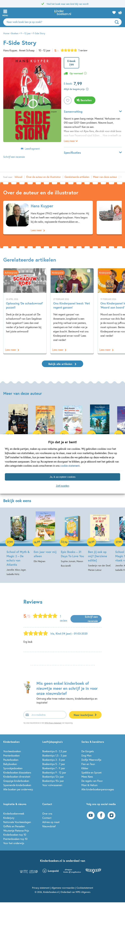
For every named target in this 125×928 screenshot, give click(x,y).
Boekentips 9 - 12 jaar (54, 772)
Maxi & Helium (89, 785)
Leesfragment (32, 148)
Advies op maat (51, 822)
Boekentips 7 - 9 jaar (53, 768)
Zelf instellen (62, 485)
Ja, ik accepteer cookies (63, 476)
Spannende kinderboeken (17, 785)
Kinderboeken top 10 (14, 834)
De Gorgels (87, 751)
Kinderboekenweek (13, 813)
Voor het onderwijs (13, 843)
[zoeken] (118, 22)
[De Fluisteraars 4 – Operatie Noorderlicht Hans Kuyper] (99, 432)
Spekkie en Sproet (91, 772)
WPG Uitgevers (83, 892)
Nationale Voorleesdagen (17, 822)
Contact (46, 817)
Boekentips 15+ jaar (53, 780)
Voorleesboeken (12, 751)
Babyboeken (10, 764)
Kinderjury (8, 817)
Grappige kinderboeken (16, 780)
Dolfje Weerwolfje (91, 759)
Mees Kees (87, 776)
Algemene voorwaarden (63, 887)
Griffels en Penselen (14, 826)
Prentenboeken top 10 (15, 839)
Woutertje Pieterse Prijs (16, 830)
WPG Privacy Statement (53, 723)
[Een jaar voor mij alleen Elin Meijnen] (45, 537)
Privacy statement (40, 887)
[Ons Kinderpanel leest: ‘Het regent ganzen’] (72, 310)
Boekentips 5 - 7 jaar (53, 764)
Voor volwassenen (52, 785)
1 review (82, 50)
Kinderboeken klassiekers (17, 772)
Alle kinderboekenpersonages (97, 789)
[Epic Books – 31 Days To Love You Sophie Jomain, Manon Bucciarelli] (72, 539)
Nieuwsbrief (49, 826)
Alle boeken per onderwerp (18, 789)
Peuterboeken (10, 759)
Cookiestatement (84, 887)
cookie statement (70, 465)
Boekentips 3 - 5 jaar (53, 759)
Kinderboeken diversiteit (16, 776)
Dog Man (86, 755)
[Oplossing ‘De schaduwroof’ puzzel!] (24, 310)
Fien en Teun (88, 764)
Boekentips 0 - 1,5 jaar (54, 751)
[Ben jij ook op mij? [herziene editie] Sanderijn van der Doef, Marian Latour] (99, 541)
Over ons (47, 813)
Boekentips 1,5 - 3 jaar (54, 755)
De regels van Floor (92, 780)
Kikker (84, 768)
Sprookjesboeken (12, 768)
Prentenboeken (11, 755)
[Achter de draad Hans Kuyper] (18, 428)
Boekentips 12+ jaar (53, 776)
